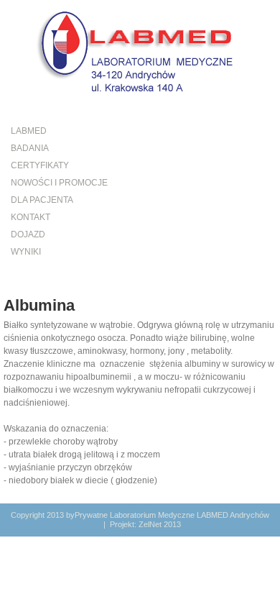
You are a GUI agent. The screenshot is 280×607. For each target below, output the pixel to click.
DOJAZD (28, 234)
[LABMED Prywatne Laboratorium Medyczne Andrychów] (140, 50)
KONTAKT (30, 217)
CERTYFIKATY (40, 165)
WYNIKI (26, 252)
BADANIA (30, 148)
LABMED (29, 131)
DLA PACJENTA (42, 200)
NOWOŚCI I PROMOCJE (59, 183)
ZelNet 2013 (160, 524)
